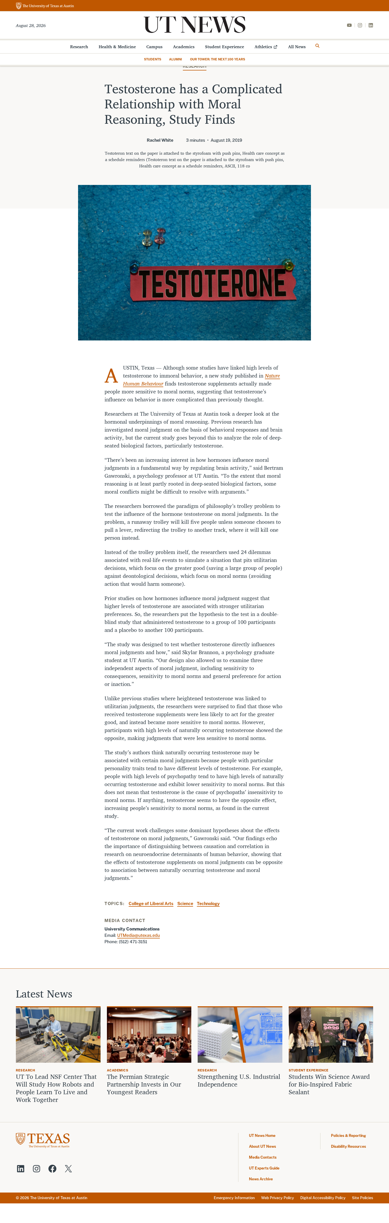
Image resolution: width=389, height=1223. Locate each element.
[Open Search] (317, 45)
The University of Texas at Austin (58, 1198)
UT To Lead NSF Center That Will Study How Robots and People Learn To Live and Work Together (56, 1088)
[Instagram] (360, 25)
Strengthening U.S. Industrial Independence (239, 1080)
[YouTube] (349, 25)
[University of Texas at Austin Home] (45, 6)
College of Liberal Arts (151, 903)
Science (185, 903)
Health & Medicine (117, 46)
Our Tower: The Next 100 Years (217, 59)
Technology (208, 903)
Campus (154, 46)
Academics (184, 46)
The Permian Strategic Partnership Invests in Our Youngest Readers (144, 1084)
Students (152, 59)
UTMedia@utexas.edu (138, 935)
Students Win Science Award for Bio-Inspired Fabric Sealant (329, 1084)
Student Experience (224, 46)
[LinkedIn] (370, 25)
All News (297, 46)
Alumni (175, 59)
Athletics (263, 46)
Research (79, 46)
